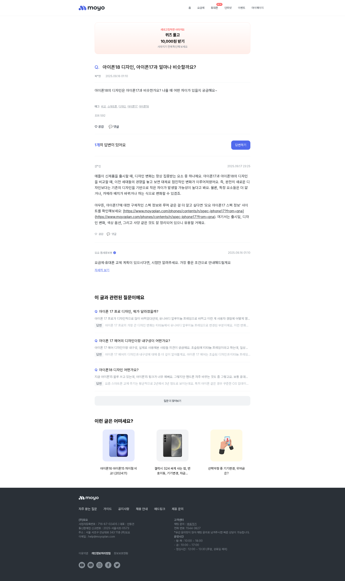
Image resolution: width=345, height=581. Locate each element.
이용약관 (83, 553)
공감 (99, 127)
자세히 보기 (102, 270)
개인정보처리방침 (101, 553)
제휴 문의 (178, 509)
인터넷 (228, 7)
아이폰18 (144, 106)
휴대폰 (216, 6)
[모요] (89, 498)
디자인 (122, 106)
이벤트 (241, 7)
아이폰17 (132, 106)
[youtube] (82, 565)
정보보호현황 (121, 553)
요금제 (200, 7)
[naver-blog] (90, 565)
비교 (103, 106)
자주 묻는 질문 (88, 509)
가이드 (107, 509)
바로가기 (191, 524)
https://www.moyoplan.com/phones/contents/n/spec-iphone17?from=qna (183, 211)
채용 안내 (142, 509)
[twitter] (117, 565)
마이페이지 (258, 7)
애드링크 (159, 509)
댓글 (114, 127)
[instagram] (99, 565)
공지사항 (123, 509)
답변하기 (240, 145)
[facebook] (108, 565)
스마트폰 (112, 106)
